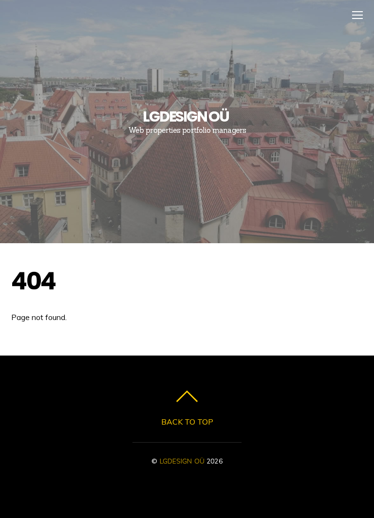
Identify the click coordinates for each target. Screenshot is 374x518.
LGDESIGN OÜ (182, 461)
